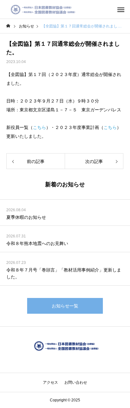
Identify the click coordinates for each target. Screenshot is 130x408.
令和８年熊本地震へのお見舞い (37, 243)
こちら (39, 127)
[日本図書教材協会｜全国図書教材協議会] (42, 9)
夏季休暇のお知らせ (26, 217)
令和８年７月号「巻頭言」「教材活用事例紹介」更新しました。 (63, 273)
